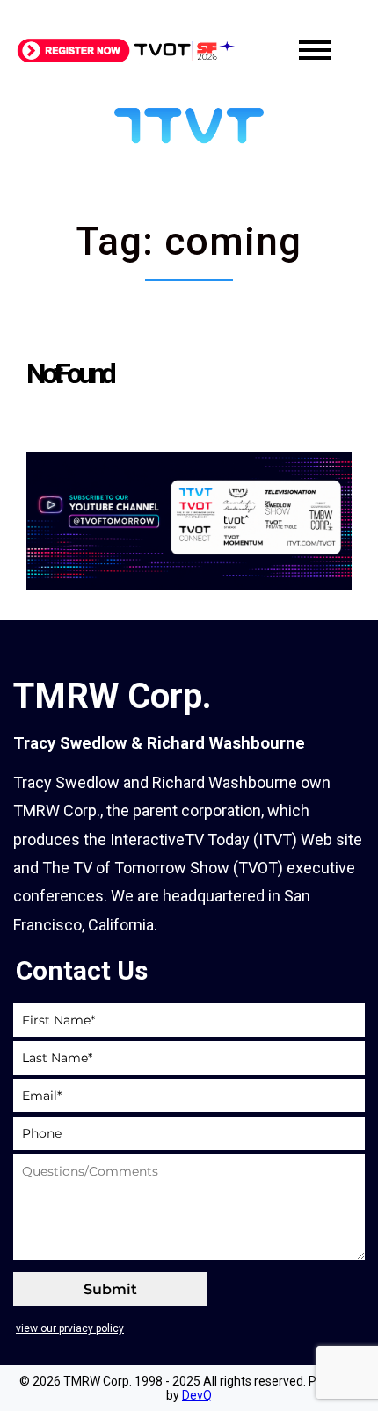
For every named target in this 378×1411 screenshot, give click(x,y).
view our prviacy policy (70, 1328)
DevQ (197, 1395)
